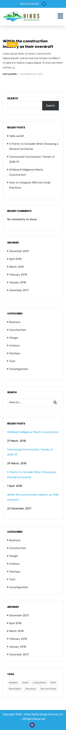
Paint (53, 682)
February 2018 (18, 274)
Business (15, 322)
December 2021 (19, 251)
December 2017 (19, 290)
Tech (12, 44)
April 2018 (15, 259)
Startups (14, 353)
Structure (30, 688)
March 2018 (16, 266)
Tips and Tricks (48, 688)
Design (13, 337)
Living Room (39, 682)
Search (12, 98)
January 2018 (17, 282)
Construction (17, 330)
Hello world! (16, 136)
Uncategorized (18, 369)
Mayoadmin (10, 74)
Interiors (14, 345)
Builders (13, 682)
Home (25, 682)
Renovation (15, 688)
